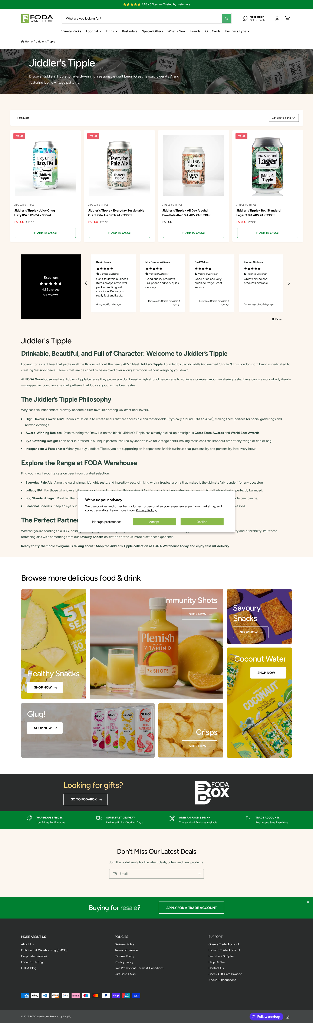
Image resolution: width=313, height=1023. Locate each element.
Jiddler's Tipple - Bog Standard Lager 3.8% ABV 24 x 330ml (258, 213)
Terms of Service (126, 950)
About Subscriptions (222, 980)
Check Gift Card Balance (225, 974)
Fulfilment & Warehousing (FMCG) (44, 950)
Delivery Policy (125, 944)
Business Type (235, 31)
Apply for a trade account (193, 908)
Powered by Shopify (60, 1016)
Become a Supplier (221, 956)
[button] (287, 18)
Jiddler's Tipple (45, 41)
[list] (156, 820)
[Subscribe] (199, 874)
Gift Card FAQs (125, 974)
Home (29, 41)
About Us (27, 944)
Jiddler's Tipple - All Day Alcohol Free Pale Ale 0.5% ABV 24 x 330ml (186, 213)
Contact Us (216, 968)
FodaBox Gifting (32, 962)
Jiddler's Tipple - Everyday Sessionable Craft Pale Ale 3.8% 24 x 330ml (116, 213)
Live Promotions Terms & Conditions (139, 968)
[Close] (308, 902)
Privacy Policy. (146, 510)
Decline (202, 522)
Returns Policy (124, 956)
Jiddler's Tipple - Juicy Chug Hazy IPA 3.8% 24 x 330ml (34, 213)
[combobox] (147, 18)
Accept (154, 522)
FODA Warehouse (39, 1016)
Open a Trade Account (223, 944)
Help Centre (216, 962)
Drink (110, 31)
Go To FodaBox (84, 799)
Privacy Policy (124, 962)
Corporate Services (34, 956)
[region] (187, 283)
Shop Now (43, 687)
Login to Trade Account (224, 950)
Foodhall (92, 31)
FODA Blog (28, 968)
